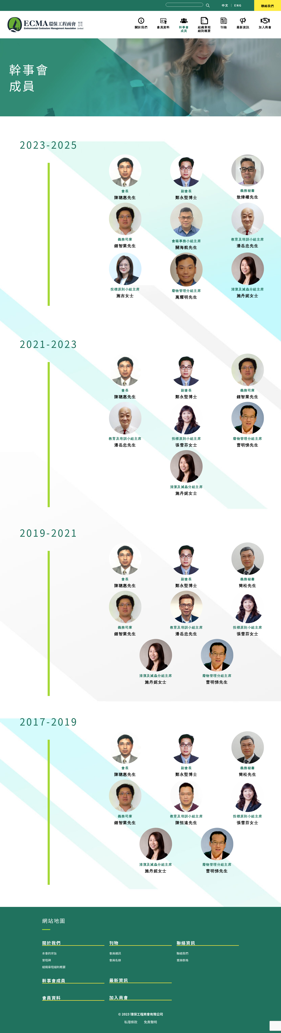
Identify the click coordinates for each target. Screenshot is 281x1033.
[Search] (207, 5)
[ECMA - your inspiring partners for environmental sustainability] (45, 24)
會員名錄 (115, 960)
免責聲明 (150, 1022)
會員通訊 (115, 953)
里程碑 (46, 960)
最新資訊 (243, 27)
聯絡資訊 (186, 943)
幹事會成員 (184, 28)
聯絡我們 (267, 5)
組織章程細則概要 (204, 28)
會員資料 (163, 27)
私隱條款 (130, 1022)
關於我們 (141, 27)
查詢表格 (182, 960)
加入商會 (265, 27)
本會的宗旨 (49, 953)
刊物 (224, 27)
